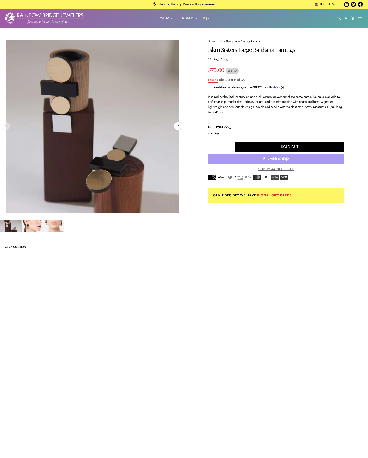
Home (211, 41)
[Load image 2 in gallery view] (32, 226)
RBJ (205, 18)
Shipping (213, 80)
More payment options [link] (276, 169)
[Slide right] (178, 126)
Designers (186, 18)
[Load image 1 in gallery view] (10, 226)
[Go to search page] (339, 18)
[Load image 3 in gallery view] (53, 226)
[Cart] (353, 18)
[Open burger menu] (360, 18)
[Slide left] (6, 126)
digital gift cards (274, 195)
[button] (339, 18)
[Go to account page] (346, 18)
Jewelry (163, 18)
